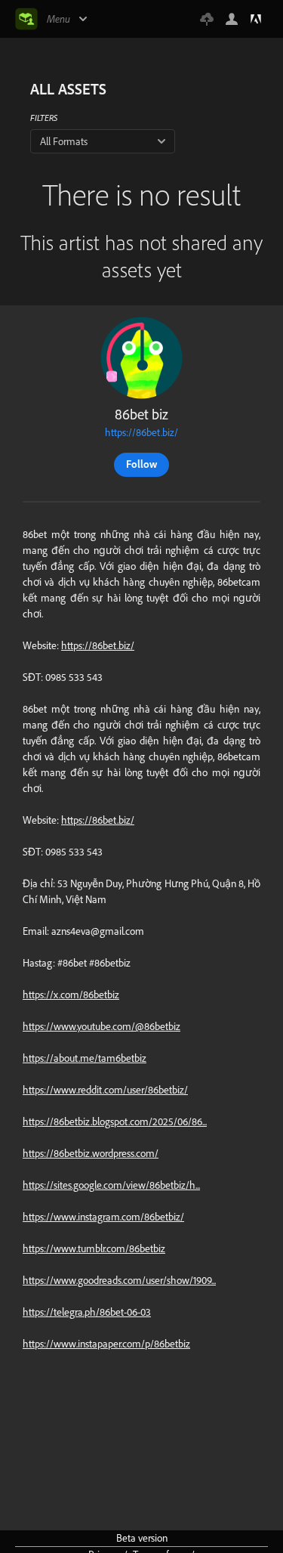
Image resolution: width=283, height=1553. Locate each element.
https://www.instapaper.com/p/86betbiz (106, 1343)
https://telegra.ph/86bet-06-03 (87, 1312)
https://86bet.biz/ (141, 432)
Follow (141, 464)
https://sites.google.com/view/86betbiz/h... (111, 1185)
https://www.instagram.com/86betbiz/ (103, 1217)
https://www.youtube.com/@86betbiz (101, 1026)
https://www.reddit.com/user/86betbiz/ (105, 1090)
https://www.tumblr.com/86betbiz (94, 1248)
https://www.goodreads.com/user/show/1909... (119, 1280)
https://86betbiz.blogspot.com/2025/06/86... (115, 1121)
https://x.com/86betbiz (71, 994)
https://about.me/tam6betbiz (84, 1058)
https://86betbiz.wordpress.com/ (90, 1153)
